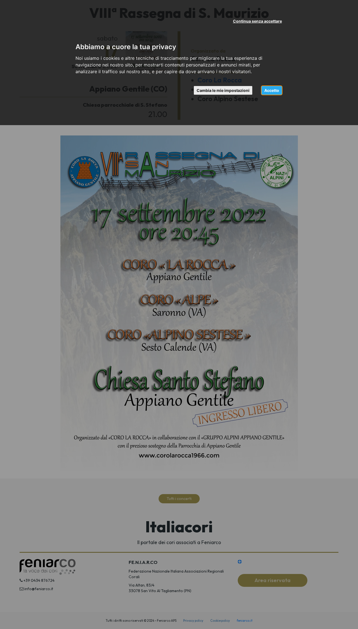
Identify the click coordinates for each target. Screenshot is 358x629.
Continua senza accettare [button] (257, 21)
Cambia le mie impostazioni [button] (223, 90)
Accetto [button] (271, 90)
